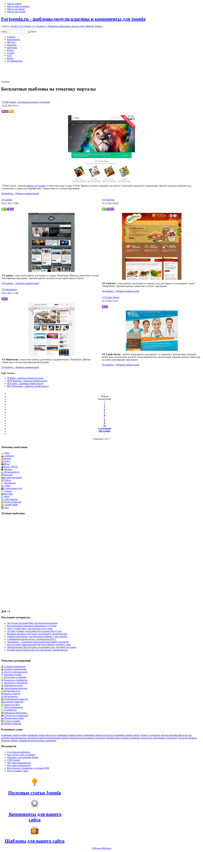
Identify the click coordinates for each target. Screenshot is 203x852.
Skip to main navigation (18, 6)
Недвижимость (11, 472)
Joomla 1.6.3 (30, 26)
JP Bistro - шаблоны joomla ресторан (25, 378)
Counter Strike (11, 504)
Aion (6, 507)
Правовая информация (59, 26)
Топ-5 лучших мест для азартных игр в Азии (29, 628)
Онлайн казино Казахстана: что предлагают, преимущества (37, 650)
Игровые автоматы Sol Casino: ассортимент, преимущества (37, 634)
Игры (7, 464)
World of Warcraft (12, 502)
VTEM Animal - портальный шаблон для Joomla (26, 102)
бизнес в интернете (150, 735)
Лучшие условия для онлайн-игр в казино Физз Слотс (34, 631)
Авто (6, 453)
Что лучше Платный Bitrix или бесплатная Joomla (32, 623)
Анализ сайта (78, 26)
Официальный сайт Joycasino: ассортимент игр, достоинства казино (41, 647)
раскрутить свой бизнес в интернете (159, 738)
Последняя (104, 431)
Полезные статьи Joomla (34, 792)
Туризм (7, 491)
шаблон (30, 185)
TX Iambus (7, 199)
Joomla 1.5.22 (17, 26)
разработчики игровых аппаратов (123, 738)
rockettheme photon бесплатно (98, 735)
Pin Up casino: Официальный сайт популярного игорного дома (39, 644)
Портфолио (10, 483)
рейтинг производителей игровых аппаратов (33, 740)
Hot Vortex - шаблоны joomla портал (25, 383)
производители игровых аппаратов (87, 738)
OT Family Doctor (110, 297)
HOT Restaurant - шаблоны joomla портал (28, 386)
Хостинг (8, 494)
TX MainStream (9, 289)
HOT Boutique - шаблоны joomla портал (27, 381)
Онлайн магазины (13, 477)
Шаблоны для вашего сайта (34, 841)
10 (104, 425)
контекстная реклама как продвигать (19, 738)
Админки (9, 455)
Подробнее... (8, 193)
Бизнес (7, 458)
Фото (7, 496)
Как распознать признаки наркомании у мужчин (31, 626)
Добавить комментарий (27, 193)
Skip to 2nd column (16, 11)
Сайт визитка (11, 499)
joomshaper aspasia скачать (70, 735)
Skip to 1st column (16, 9)
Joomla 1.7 (42, 26)
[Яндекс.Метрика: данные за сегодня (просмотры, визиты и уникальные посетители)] (101, 848)
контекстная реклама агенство (176, 735)
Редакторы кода (12, 691)
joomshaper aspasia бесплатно (41, 735)
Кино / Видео (11, 466)
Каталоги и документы (15, 682)
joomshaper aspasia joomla (13, 735)
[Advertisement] (101, 71)
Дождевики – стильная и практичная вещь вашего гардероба (38, 642)
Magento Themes (94, 26)
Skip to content (14, 3)
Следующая (104, 428)
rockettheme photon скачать (127, 735)
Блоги (7, 461)
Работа (7, 480)
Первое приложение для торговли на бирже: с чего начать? (37, 636)
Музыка (8, 469)
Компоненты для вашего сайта (35, 816)
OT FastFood (108, 199)
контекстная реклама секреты (54, 738)
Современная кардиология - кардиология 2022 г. (31, 639)
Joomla (41, 185)
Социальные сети (13, 488)
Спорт (7, 485)
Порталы (8, 474)
